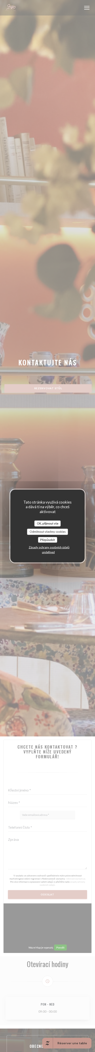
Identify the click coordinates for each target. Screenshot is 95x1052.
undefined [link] (48, 552)
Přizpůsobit (47, 539)
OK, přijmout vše (47, 523)
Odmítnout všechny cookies (48, 531)
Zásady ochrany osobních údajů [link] (49, 547)
